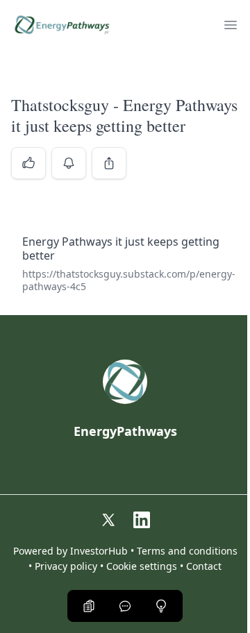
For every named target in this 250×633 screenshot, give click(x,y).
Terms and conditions (187, 551)
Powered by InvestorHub (70, 551)
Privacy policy (66, 566)
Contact (204, 566)
